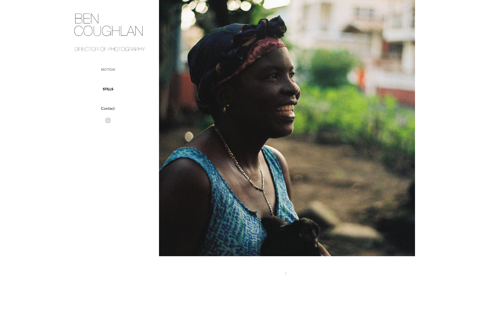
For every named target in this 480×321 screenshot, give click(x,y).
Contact (108, 108)
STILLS (108, 89)
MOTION (108, 69)
